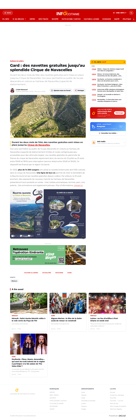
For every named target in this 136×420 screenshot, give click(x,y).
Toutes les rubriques (117, 395)
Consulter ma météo (109, 133)
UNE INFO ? (119, 13)
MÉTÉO (32, 19)
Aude (83, 398)
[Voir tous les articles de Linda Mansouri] (12, 90)
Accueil (112, 392)
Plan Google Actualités (118, 406)
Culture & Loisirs (17, 61)
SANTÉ (116, 19)
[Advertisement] (68, 41)
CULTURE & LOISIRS (91, 19)
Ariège (83, 409)
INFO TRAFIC (43, 19)
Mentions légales (116, 409)
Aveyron (84, 406)
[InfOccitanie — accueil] (68, 12)
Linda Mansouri (22, 89)
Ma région (19, 19)
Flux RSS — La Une (116, 401)
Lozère (83, 403)
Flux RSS (113, 398)
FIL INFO (5, 19)
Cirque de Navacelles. (39, 145)
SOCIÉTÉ (55, 19)
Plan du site (114, 403)
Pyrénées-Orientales (88, 401)
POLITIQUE (127, 19)
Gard (69, 272)
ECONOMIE (106, 19)
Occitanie (59, 272)
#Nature (14, 281)
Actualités (46, 272)
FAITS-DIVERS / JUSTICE (71, 19)
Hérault (83, 395)
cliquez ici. (78, 185)
